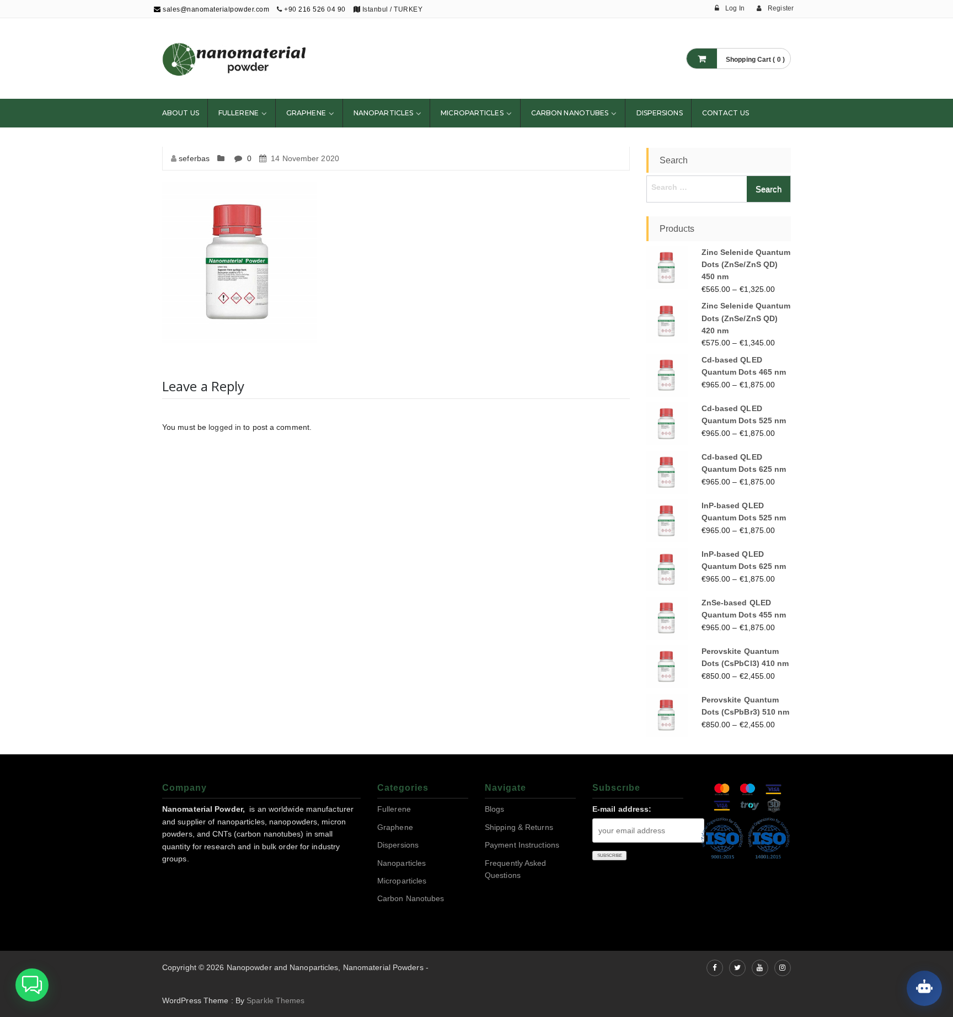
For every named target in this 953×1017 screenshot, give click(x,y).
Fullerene (238, 113)
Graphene (306, 113)
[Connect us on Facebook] (714, 968)
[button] (32, 985)
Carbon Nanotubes (570, 113)
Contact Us (725, 113)
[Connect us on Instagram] (782, 968)
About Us (180, 113)
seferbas (194, 158)
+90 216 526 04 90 (315, 9)
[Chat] (924, 988)
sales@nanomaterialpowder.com (215, 9)
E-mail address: (622, 809)
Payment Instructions (522, 844)
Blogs (495, 809)
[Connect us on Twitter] (737, 968)
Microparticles (472, 113)
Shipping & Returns (519, 827)
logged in (224, 427)
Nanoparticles (383, 113)
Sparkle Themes (275, 1000)
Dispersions (659, 113)
